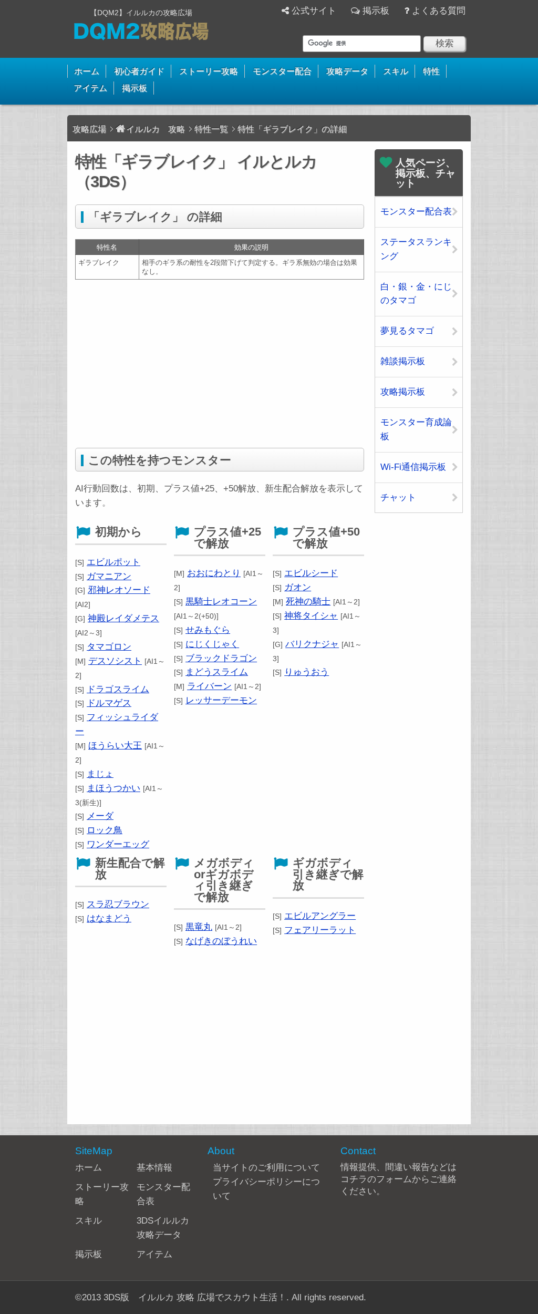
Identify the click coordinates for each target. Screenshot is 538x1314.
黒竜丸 (198, 927)
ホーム (86, 71)
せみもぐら (207, 630)
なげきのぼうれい (221, 941)
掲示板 (376, 11)
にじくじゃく (212, 644)
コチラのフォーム (376, 1179)
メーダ (100, 816)
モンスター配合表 (416, 212)
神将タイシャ (311, 616)
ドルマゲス (109, 703)
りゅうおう (306, 672)
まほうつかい (113, 788)
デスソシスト (115, 661)
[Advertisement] (219, 363)
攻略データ (347, 71)
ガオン (297, 587)
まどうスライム (216, 672)
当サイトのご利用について (266, 1168)
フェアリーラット (320, 930)
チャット (398, 497)
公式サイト (314, 11)
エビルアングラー (320, 916)
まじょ (100, 774)
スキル (395, 71)
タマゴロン (109, 647)
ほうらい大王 (115, 746)
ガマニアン (109, 576)
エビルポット (113, 562)
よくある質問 (438, 11)
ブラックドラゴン (221, 658)
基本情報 (154, 1168)
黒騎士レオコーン (221, 602)
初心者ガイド (139, 71)
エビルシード (311, 573)
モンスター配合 (282, 71)
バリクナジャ (312, 644)
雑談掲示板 (402, 361)
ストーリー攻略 (208, 71)
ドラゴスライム (118, 689)
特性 (431, 71)
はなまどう (109, 918)
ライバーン (209, 686)
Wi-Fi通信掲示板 (413, 467)
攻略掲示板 (402, 392)
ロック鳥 (104, 830)
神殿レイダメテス (123, 618)
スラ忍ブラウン (118, 904)
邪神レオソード (119, 590)
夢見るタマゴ (407, 331)
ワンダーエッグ (118, 844)
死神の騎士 (308, 602)
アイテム (90, 88)
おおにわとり (214, 573)
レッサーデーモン (221, 700)
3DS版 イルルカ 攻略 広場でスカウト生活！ (195, 1297)
